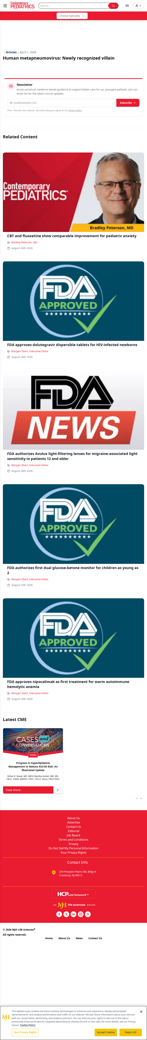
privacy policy (75, 110)
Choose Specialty (70, 15)
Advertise (73, 822)
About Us (73, 818)
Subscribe (126, 102)
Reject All (130, 1032)
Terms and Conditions (73, 840)
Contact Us (73, 827)
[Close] (141, 1012)
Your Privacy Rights (74, 852)
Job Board (73, 835)
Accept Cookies (106, 1032)
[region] (73, 1023)
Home (49, 938)
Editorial (73, 831)
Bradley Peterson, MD (24, 242)
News (79, 938)
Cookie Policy (27, 1025)
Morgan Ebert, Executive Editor (30, 351)
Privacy (73, 844)
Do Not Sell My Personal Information (73, 848)
